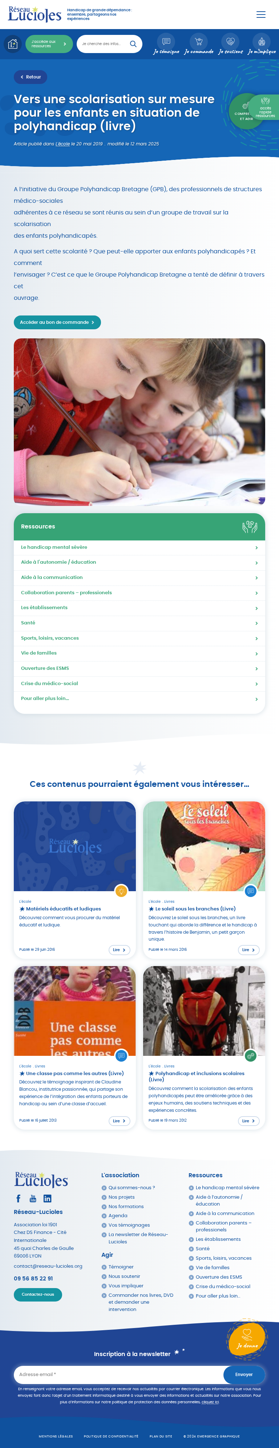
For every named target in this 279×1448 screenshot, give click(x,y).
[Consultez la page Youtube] (32, 1198)
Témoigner (121, 1267)
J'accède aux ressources (44, 44)
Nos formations (126, 1206)
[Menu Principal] (261, 14)
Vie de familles (39, 653)
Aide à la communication (52, 577)
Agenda (118, 1216)
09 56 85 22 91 (33, 1279)
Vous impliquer (126, 1286)
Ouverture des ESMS (45, 668)
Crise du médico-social (49, 683)
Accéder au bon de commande (54, 322)
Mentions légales (56, 1436)
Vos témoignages (129, 1225)
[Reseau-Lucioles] (34, 14)
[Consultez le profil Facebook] (18, 1198)
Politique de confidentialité (111, 1436)
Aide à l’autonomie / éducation (219, 1201)
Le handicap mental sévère (54, 547)
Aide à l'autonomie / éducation (58, 562)
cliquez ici (210, 1402)
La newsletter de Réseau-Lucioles (138, 1238)
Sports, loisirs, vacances (50, 638)
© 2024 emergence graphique (211, 1436)
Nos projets (122, 1197)
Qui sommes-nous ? (132, 1188)
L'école (63, 144)
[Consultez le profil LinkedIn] (47, 1198)
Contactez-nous (38, 1294)
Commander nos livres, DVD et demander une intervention (141, 1302)
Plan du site (161, 1436)
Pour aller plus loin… (45, 698)
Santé (28, 623)
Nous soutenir (124, 1276)
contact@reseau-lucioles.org (48, 1266)
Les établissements (44, 608)
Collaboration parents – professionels (66, 593)
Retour (33, 77)
